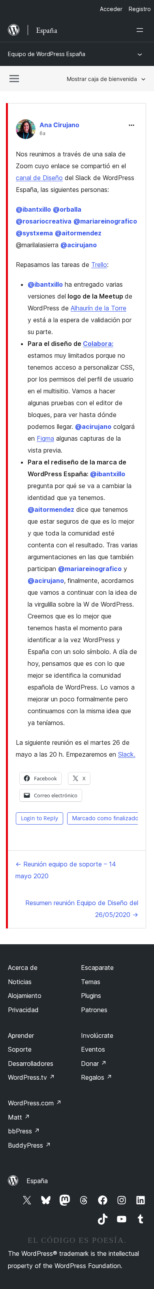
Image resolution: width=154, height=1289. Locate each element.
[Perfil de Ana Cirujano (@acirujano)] (26, 131)
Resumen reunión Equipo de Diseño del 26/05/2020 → (81, 909)
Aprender (21, 1035)
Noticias (20, 982)
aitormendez (78, 233)
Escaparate (97, 967)
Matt (19, 1117)
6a (42, 133)
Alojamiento (24, 996)
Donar (94, 1063)
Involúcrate (97, 1035)
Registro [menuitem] (140, 9)
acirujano (78, 245)
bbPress (24, 1131)
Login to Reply (39, 818)
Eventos (93, 1049)
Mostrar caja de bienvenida (102, 78)
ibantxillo (33, 209)
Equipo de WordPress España (46, 54)
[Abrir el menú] (141, 30)
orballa (67, 209)
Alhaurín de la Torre (98, 308)
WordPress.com (35, 1103)
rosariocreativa (43, 221)
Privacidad (23, 1010)
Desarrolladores (30, 1063)
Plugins (91, 996)
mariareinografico (105, 221)
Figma (45, 438)
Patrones (94, 1010)
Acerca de (23, 967)
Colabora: (98, 344)
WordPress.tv (31, 1077)
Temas (90, 982)
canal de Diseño (39, 178)
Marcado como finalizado (105, 818)
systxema (34, 233)
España (37, 1181)
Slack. (126, 754)
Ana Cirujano (59, 125)
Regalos (96, 1077)
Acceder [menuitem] (111, 9)
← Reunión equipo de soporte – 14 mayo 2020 (65, 870)
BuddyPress (29, 1145)
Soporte (20, 1049)
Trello (99, 265)
